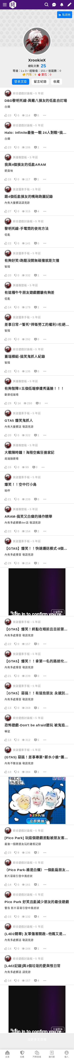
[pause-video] (11, 612)
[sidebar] (4, 4)
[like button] (6, 115)
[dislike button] (15, 115)
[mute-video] (16, 612)
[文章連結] (37, 104)
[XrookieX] (8, 93)
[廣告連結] (37, 800)
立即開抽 (58, 612)
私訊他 (66, 14)
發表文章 (20, 81)
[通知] (61, 4)
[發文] (69, 4)
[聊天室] (54, 4)
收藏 (56, 81)
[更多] (44, 115)
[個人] (67, 1053)
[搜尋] (46, 4)
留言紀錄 (40, 81)
